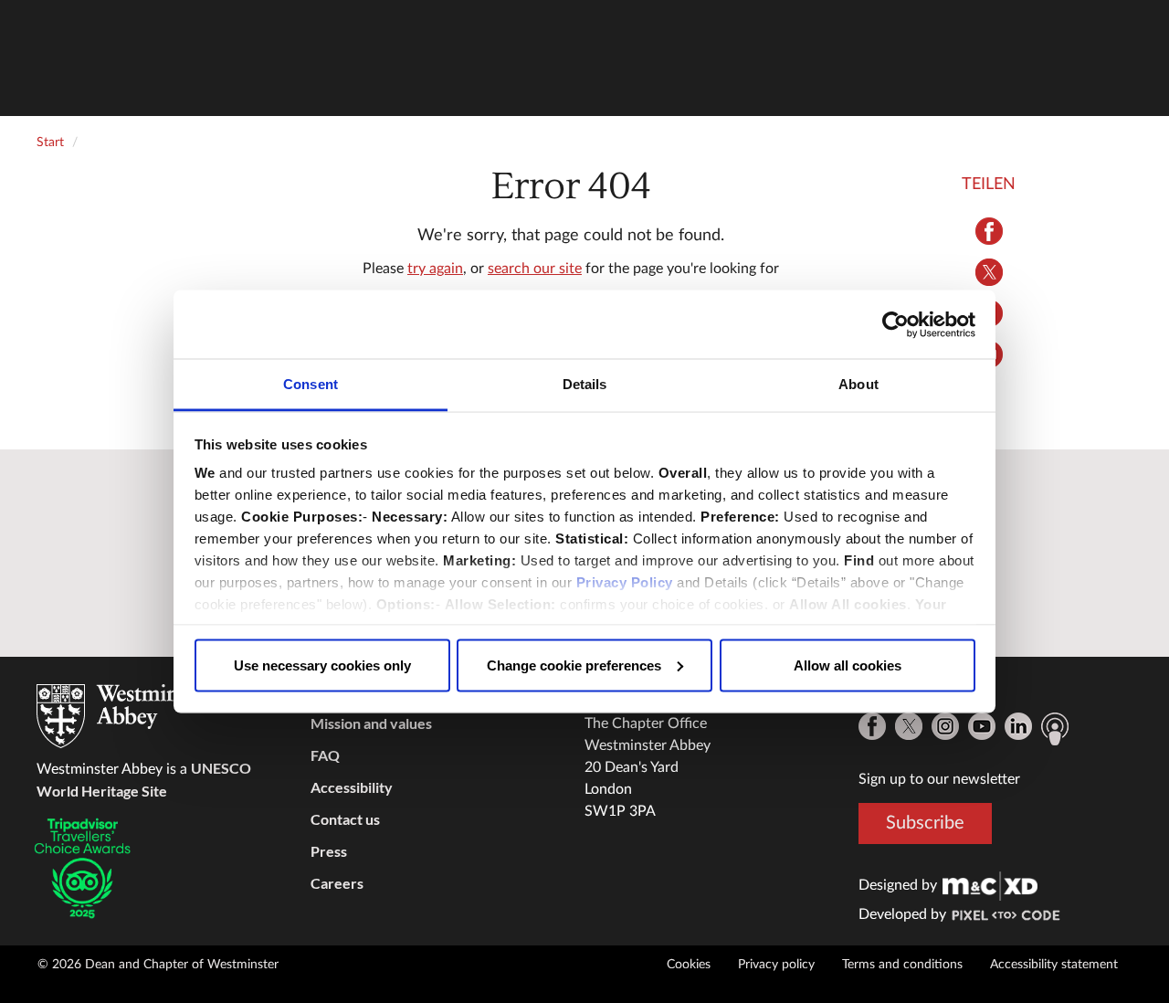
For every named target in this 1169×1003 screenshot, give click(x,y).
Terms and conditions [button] (902, 964)
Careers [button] (337, 883)
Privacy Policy (624, 582)
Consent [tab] (310, 384)
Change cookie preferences (574, 664)
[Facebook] (872, 726)
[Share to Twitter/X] (988, 272)
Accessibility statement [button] (1054, 964)
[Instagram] (945, 726)
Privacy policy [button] (776, 964)
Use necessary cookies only (322, 664)
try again (435, 268)
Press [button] (329, 851)
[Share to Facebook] (988, 231)
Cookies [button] (689, 964)
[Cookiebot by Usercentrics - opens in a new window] (895, 324)
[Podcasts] (1055, 729)
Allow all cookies (847, 664)
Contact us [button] (345, 819)
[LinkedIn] (1018, 726)
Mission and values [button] (371, 723)
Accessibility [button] (352, 787)
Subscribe (925, 823)
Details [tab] (585, 384)
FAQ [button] (325, 755)
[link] (990, 885)
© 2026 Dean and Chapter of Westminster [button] (158, 964)
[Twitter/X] (908, 726)
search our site (535, 268)
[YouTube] (981, 726)
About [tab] (858, 384)
